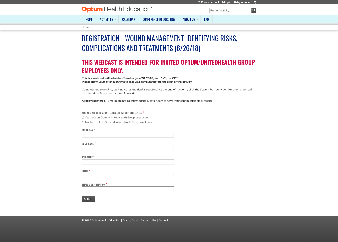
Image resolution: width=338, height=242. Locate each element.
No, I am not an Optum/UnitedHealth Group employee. (119, 122)
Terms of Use (149, 220)
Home (89, 19)
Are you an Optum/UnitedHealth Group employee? (112, 113)
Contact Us (165, 220)
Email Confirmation (93, 184)
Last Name (88, 144)
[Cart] (254, 3)
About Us (189, 19)
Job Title (87, 157)
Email (85, 171)
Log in (227, 2)
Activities (106, 19)
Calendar (128, 19)
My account (244, 2)
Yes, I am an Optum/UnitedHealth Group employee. (116, 117)
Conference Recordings (159, 19)
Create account (210, 2)
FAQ (206, 19)
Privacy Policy (131, 220)
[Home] (117, 9)
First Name (88, 130)
